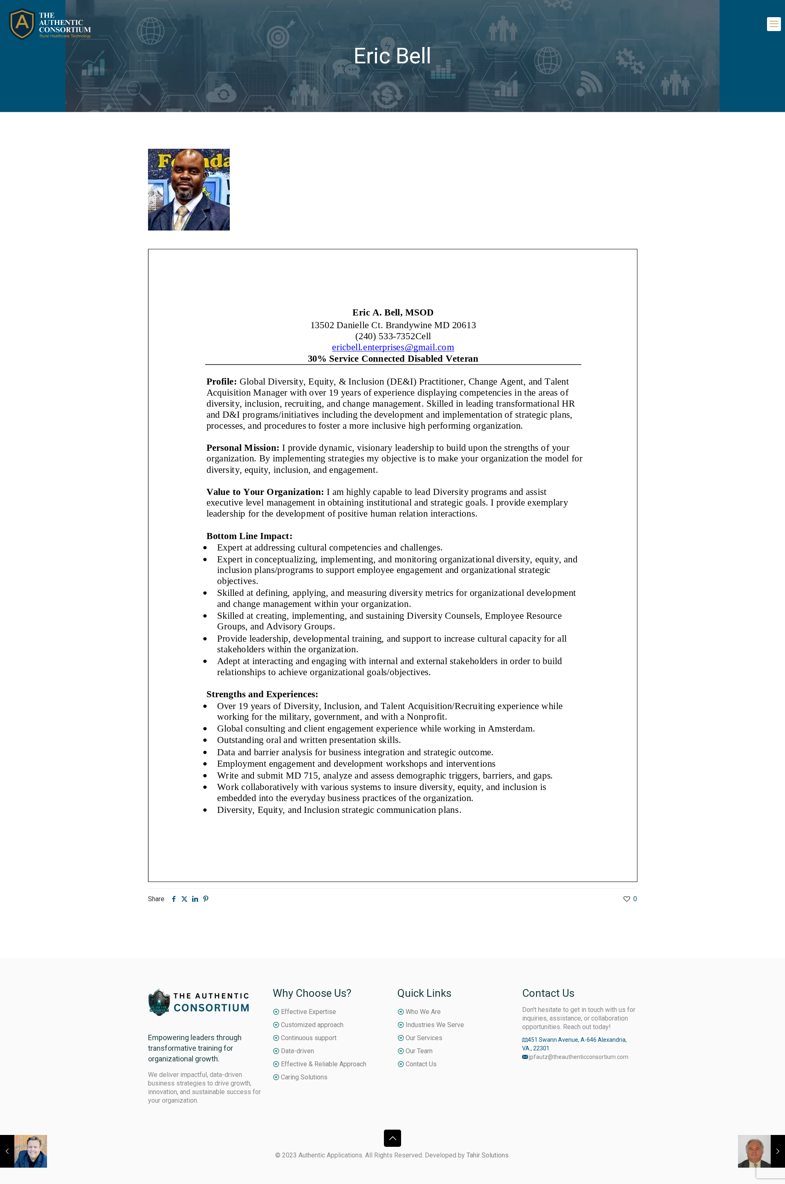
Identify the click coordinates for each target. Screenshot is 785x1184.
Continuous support (308, 1038)
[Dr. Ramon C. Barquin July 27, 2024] (761, 1151)
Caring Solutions (304, 1077)
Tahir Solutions (488, 1155)
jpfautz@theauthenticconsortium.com (578, 1057)
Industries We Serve (435, 1025)
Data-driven (297, 1051)
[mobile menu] (774, 24)
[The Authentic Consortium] (50, 23)
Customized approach (312, 1025)
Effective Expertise (308, 1012)
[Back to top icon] (392, 1138)
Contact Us (421, 1064)
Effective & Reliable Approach (323, 1064)
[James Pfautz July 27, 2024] (23, 1151)
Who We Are (423, 1012)
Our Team (419, 1051)
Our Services (424, 1038)
